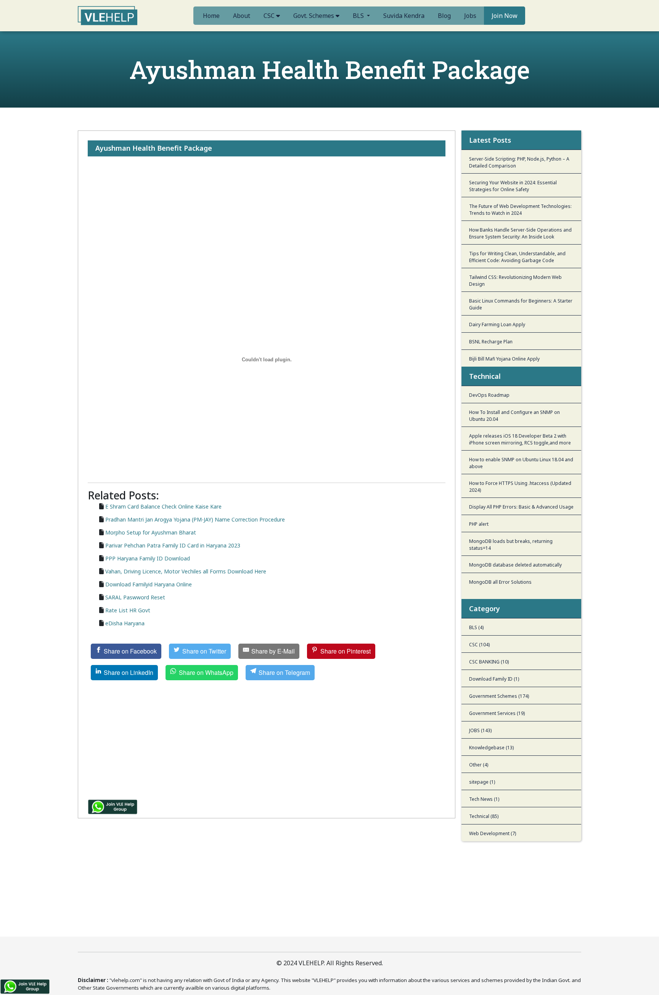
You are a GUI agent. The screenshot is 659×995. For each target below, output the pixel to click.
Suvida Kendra (403, 15)
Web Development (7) (492, 833)
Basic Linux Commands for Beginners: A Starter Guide (520, 304)
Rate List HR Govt (127, 610)
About (241, 15)
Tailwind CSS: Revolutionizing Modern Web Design (515, 280)
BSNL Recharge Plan (491, 341)
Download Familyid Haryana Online (148, 584)
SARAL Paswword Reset (135, 597)
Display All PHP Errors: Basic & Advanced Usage (521, 507)
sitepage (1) (482, 782)
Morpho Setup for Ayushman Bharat (150, 532)
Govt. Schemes (314, 15)
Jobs (470, 15)
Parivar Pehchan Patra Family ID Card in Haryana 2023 (172, 545)
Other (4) (478, 765)
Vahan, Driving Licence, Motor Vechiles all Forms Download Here (185, 571)
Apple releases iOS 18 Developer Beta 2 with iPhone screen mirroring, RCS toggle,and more (520, 439)
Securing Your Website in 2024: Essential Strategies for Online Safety (513, 186)
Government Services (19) (497, 713)
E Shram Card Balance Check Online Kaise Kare (163, 506)
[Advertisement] (266, 200)
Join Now (505, 15)
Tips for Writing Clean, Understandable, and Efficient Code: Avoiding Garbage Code (517, 257)
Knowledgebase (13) (491, 747)
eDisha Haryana (125, 623)
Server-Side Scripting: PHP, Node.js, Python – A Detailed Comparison (519, 162)
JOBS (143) (480, 730)
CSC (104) (479, 644)
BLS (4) (476, 627)
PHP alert (479, 524)
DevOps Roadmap (489, 395)
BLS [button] (359, 15)
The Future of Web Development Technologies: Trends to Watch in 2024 (520, 209)
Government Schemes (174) (499, 696)
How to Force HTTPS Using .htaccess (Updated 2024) (520, 486)
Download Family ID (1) (494, 679)
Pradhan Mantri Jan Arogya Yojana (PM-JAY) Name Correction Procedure (195, 519)
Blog (444, 15)
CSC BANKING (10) (489, 662)
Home (211, 15)
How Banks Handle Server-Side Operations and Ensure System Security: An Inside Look (520, 233)
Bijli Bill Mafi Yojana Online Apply (504, 359)
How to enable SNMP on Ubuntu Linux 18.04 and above (521, 463)
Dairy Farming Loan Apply (497, 324)
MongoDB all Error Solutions (500, 582)
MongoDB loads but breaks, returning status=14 (511, 544)
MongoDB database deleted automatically (515, 565)
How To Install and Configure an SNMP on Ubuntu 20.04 (514, 415)
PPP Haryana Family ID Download (147, 558)
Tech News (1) (484, 799)
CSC (270, 15)
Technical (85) (483, 816)
